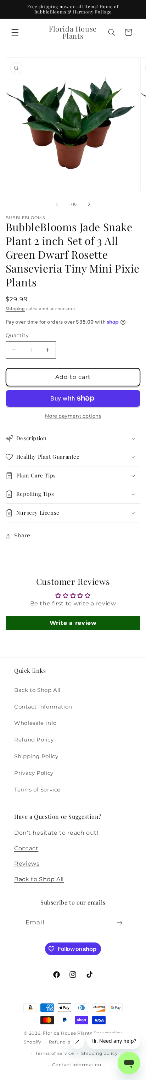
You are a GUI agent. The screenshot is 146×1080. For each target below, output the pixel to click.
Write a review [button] (73, 623)
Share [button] (22, 535)
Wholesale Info (35, 723)
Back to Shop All (37, 690)
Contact (26, 848)
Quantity (17, 335)
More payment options (73, 416)
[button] (15, 32)
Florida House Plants (67, 1033)
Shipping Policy (36, 756)
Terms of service (54, 1053)
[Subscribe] (120, 922)
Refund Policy (34, 740)
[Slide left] (57, 204)
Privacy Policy (34, 773)
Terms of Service (37, 790)
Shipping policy (99, 1053)
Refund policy (65, 1042)
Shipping (15, 309)
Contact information (76, 1064)
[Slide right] (89, 204)
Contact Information (43, 707)
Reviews (26, 863)
